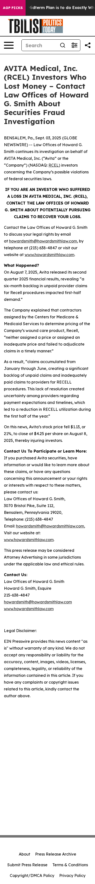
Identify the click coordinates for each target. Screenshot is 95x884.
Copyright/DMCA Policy (32, 875)
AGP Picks (13, 8)
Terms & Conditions (70, 864)
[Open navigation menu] (9, 45)
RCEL (53, 165)
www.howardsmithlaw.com (49, 254)
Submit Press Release (27, 864)
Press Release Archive (55, 854)
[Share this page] (87, 45)
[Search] (62, 45)
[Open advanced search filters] (74, 45)
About (24, 854)
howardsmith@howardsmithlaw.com (43, 241)
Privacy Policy (72, 875)
